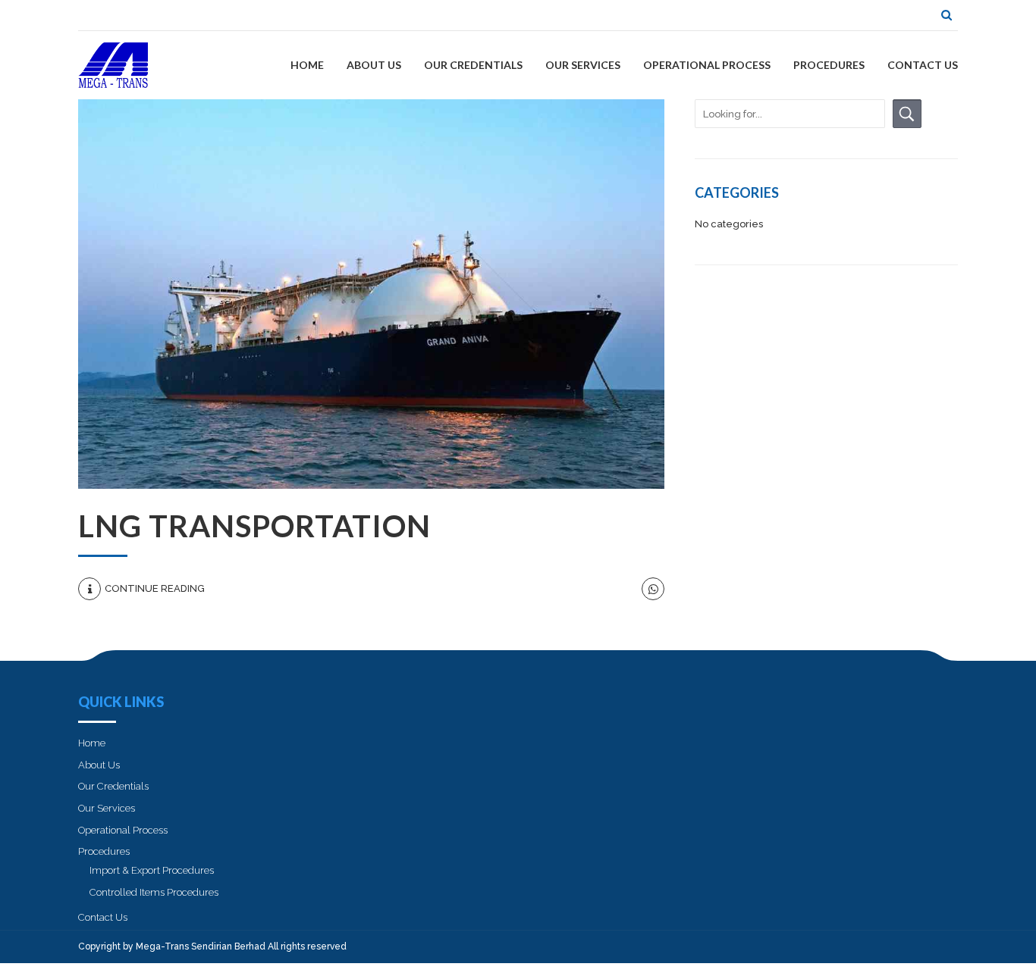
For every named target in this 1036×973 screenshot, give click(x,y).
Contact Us (922, 64)
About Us (374, 64)
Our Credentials (473, 64)
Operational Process (707, 64)
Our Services (582, 64)
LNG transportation (254, 526)
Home (307, 64)
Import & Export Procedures (151, 870)
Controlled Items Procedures (153, 892)
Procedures (829, 64)
